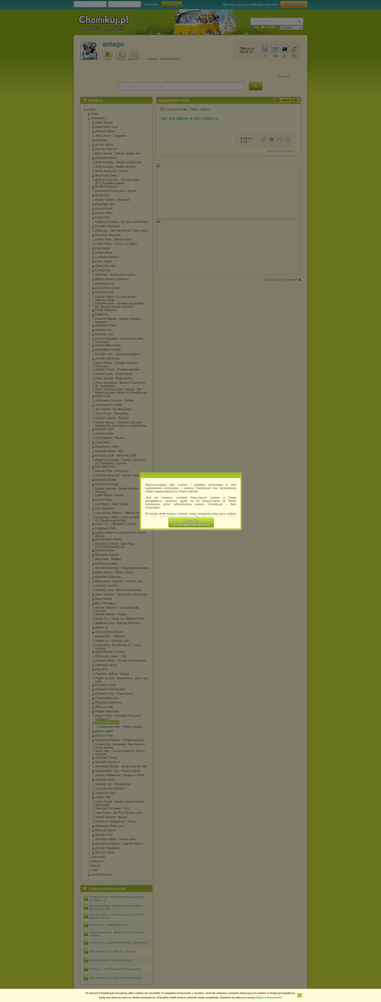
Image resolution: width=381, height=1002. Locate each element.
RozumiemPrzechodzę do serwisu (191, 522)
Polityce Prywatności (269, 997)
